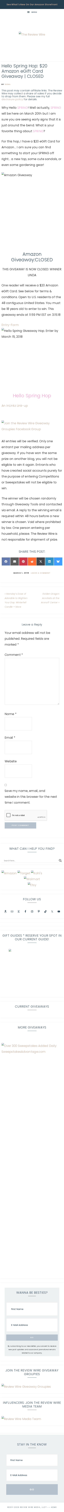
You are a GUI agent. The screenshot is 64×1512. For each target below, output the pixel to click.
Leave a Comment (40, 573)
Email (10, 738)
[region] (32, 972)
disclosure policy (12, 99)
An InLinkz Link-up (15, 406)
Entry (5, 325)
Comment (14, 655)
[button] (32, 972)
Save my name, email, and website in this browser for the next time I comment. (31, 797)
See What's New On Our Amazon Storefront (32, 4)
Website (11, 761)
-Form (14, 325)
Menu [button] (34, 12)
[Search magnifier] (60, 860)
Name (10, 714)
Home (54, 1507)
